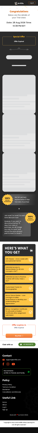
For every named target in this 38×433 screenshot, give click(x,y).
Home (4, 402)
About (4, 405)
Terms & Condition (9, 387)
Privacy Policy (7, 385)
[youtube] (14, 364)
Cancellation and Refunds (11, 392)
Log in (32, 3)
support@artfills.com (13, 360)
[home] (19, 3)
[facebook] (4, 364)
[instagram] (9, 364)
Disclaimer (6, 390)
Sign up (5, 410)
